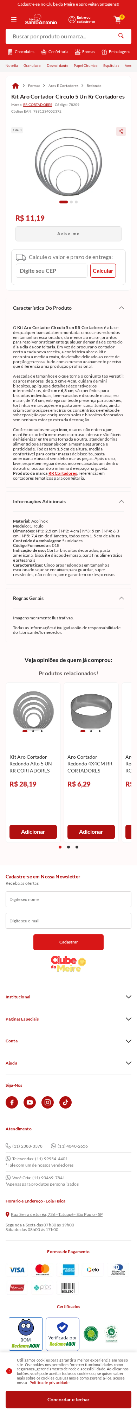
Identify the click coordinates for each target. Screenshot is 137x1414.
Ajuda (11, 1063)
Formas (88, 51)
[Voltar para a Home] (44, 19)
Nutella (12, 65)
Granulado (32, 65)
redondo (94, 85)
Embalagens (119, 51)
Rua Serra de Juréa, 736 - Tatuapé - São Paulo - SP (57, 1214)
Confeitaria (58, 51)
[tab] (63, 202)
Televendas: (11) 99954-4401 (40, 1158)
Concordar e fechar (68, 1399)
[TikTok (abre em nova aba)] (65, 1107)
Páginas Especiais (22, 1019)
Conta (12, 1041)
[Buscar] (121, 37)
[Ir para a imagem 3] (42, 731)
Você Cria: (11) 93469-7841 (38, 1177)
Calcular (103, 270)
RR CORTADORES (37, 104)
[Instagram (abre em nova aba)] (47, 1107)
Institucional (18, 997)
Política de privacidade (50, 1382)
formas (34, 85)
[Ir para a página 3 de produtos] (77, 847)
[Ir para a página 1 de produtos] (60, 847)
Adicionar (33, 831)
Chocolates (25, 51)
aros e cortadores (63, 85)
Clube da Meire (60, 4)
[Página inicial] (15, 85)
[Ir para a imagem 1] (25, 731)
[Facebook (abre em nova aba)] (12, 1107)
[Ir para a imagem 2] (33, 731)
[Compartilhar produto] (121, 131)
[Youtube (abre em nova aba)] (30, 1107)
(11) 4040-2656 (73, 1146)
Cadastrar (68, 942)
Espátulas (111, 65)
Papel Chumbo (86, 65)
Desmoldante (57, 65)
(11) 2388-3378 (27, 1146)
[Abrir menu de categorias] (14, 19)
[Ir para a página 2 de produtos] (68, 847)
